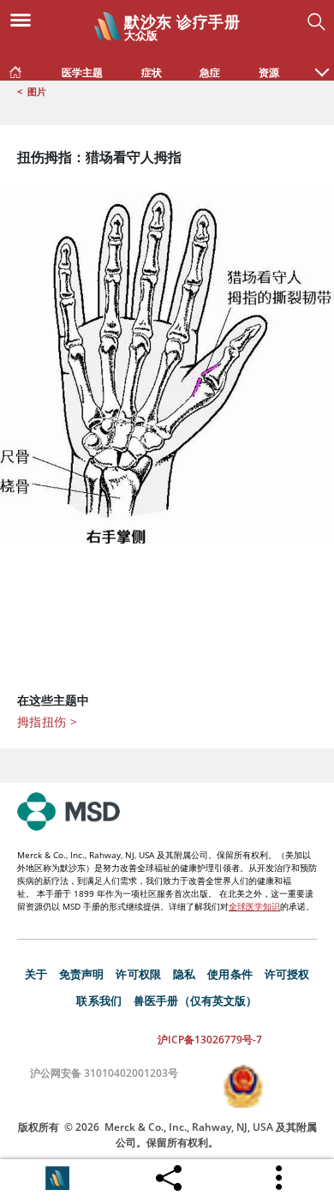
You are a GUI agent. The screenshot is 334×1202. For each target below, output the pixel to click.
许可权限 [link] (138, 974)
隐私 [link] (184, 974)
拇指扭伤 (47, 721)
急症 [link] (210, 72)
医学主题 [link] (82, 72)
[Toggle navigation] (25, 19)
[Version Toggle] (57, 1178)
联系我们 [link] (99, 1000)
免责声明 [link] (81, 974)
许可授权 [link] (287, 974)
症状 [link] (151, 72)
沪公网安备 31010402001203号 (104, 1073)
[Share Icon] (169, 1174)
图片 (36, 91)
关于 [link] (36, 974)
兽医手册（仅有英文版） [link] (196, 1000)
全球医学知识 (254, 906)
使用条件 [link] (230, 974)
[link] (15, 69)
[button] (322, 63)
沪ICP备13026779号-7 (210, 1039)
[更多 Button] (280, 1178)
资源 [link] (269, 72)
